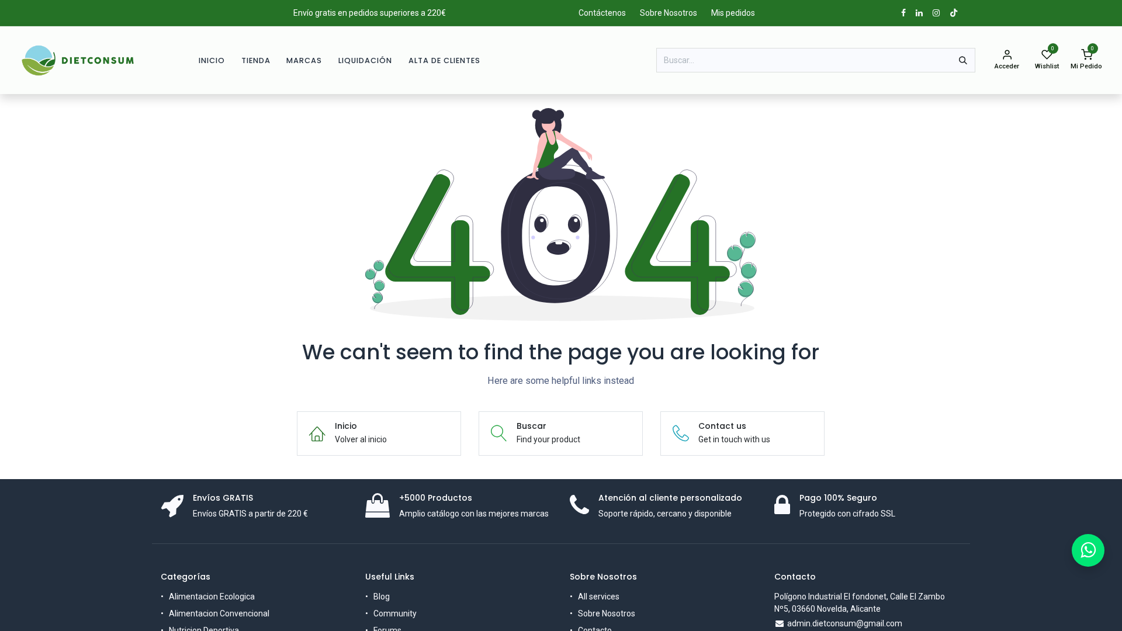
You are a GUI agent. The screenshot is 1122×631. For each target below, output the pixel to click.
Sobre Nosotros (668, 13)
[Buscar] (963, 60)
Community (395, 613)
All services (598, 596)
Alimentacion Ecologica (212, 596)
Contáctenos (602, 13)
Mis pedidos (733, 13)
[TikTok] (954, 12)
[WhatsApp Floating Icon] (1088, 550)
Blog (381, 596)
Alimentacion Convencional (219, 613)
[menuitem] (212, 60)
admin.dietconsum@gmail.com (844, 623)
